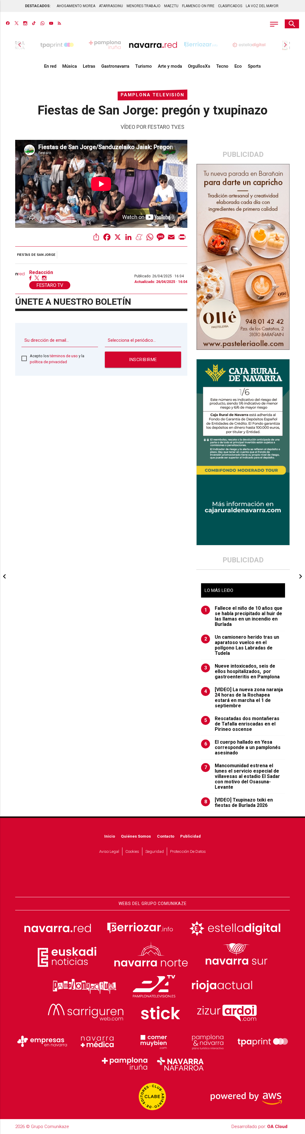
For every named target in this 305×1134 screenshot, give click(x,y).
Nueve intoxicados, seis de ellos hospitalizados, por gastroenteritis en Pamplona (242, 671)
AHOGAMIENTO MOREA (76, 6)
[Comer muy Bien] (152, 1041)
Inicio (109, 836)
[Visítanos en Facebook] (8, 24)
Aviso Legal (109, 851)
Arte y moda (170, 66)
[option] (153, 45)
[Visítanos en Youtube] (51, 24)
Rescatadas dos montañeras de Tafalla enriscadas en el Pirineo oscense (242, 724)
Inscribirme (143, 359)
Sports (254, 66)
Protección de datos (188, 851)
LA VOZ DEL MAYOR (262, 6)
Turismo (143, 66)
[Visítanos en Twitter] (16, 24)
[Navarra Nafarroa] (180, 1064)
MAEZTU (171, 6)
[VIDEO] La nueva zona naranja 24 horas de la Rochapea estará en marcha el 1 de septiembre (243, 697)
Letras (89, 66)
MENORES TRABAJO (144, 6)
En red (50, 66)
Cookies (132, 851)
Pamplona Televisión (152, 95)
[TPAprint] (262, 1041)
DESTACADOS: (37, 6)
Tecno (222, 66)
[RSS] (59, 24)
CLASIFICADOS (230, 6)
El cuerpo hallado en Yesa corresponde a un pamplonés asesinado (242, 748)
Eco (238, 66)
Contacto (165, 836)
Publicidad (190, 836)
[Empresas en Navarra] (42, 1041)
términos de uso (64, 356)
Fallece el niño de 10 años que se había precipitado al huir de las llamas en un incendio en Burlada (243, 616)
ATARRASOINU (111, 6)
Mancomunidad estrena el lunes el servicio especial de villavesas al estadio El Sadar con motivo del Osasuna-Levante (242, 776)
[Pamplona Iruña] (125, 1064)
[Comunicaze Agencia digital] (152, 879)
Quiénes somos (136, 836)
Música (69, 66)
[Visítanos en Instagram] (25, 24)
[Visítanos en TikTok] (34, 24)
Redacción (41, 272)
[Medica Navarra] (97, 1041)
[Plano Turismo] (207, 1041)
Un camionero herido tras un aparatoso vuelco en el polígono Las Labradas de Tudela (241, 645)
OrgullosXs (199, 66)
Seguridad (154, 851)
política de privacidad (48, 362)
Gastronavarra (115, 66)
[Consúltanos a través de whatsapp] (42, 24)
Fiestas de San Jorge (36, 255)
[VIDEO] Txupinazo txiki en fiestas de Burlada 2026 (238, 802)
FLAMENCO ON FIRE (198, 6)
